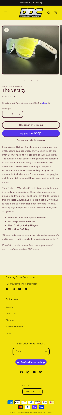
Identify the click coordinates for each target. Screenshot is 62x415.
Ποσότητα (6, 108)
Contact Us (11, 313)
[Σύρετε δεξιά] (37, 81)
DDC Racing (22, 412)
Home (9, 333)
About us (10, 320)
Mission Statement (15, 326)
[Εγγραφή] (46, 351)
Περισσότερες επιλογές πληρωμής (31, 140)
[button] (6, 13)
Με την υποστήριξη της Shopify (39, 412)
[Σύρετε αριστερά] (24, 81)
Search (9, 307)
